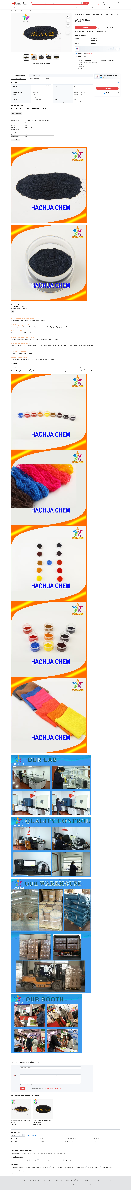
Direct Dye (34, 1160)
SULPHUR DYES (69, 1141)
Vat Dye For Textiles (56, 1160)
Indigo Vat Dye (68, 1160)
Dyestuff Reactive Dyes (92, 1167)
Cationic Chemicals (69, 1167)
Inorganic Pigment (16, 1160)
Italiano (58, 1180)
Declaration (81, 1184)
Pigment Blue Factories (17, 1167)
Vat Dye (30, 10)
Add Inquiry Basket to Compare (41, 63)
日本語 (82, 1180)
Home (12, 10)
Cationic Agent (80, 1167)
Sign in (118, 4)
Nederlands (68, 1180)
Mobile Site (98, 1179)
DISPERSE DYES (14, 1138)
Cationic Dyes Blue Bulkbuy (30, 1171)
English (30, 1180)
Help (93, 7)
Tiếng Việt (100, 1180)
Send (22, 1088)
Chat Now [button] (110, 27)
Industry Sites (75, 1179)
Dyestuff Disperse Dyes (106, 1167)
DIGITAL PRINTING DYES (71, 1138)
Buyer (85, 7)
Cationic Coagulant (16, 1171)
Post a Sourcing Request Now (53, 1088)
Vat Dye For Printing (44, 1160)
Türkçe (95, 1180)
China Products (36, 1179)
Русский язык (52, 1180)
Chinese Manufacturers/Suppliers (47, 1179)
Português (40, 1180)
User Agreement (74, 1184)
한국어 (77, 1180)
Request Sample (101, 31)
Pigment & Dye (24, 10)
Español (35, 1180)
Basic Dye (26, 1160)
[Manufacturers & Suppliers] (19, 3)
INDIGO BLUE (41, 1141)
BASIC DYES (14, 1141)
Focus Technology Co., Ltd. (55, 1184)
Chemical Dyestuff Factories (32, 1167)
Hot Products (28, 1179)
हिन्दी (86, 1180)
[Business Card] (118, 82)
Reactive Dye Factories (56, 1167)
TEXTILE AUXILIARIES (71, 1144)
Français (46, 1180)
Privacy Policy (88, 1184)
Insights (103, 1179)
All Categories (16, 7)
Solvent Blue (45, 1167)
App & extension (101, 7)
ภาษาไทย (90, 1180)
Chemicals (17, 10)
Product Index (92, 1179)
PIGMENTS (40, 1138)
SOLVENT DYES (41, 1144)
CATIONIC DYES (96, 1141)
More (12, 1173)
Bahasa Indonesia (107, 1180)
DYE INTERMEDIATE (97, 1144)
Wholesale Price (67, 1179)
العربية (73, 1180)
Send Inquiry (85, 27)
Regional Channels (83, 1179)
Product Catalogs (32, 1135)
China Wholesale (59, 1179)
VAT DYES (13, 1144)
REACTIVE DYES (96, 1138)
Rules (119, 7)
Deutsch (62, 1180)
